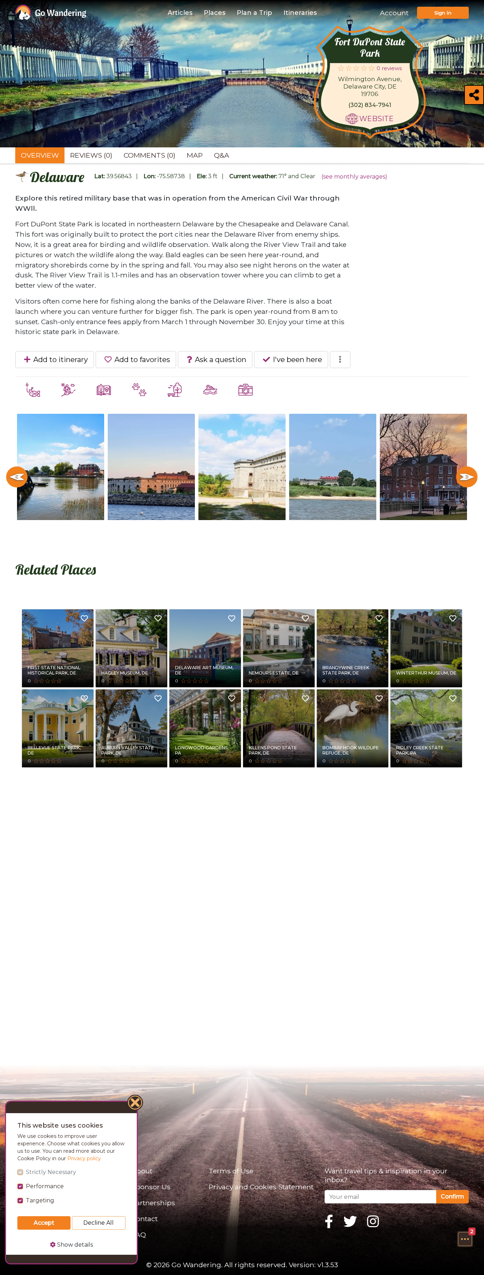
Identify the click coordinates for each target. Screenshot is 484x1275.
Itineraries (300, 13)
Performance (45, 1186)
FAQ (138, 1234)
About (141, 1171)
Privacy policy (84, 1158)
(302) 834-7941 (369, 105)
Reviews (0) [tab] (91, 155)
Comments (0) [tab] (149, 155)
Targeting (40, 1200)
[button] (465, 1239)
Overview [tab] (40, 155)
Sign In (442, 13)
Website (376, 118)
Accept (44, 1222)
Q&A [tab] (221, 155)
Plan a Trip (254, 13)
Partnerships (153, 1202)
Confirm (452, 1196)
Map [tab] (195, 155)
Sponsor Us (150, 1187)
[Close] (135, 1103)
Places (214, 13)
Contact (144, 1218)
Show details (74, 1244)
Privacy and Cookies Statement (261, 1187)
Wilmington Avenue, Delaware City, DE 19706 (370, 86)
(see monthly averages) (354, 176)
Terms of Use (231, 1171)
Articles (180, 13)
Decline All (98, 1222)
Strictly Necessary (51, 1172)
